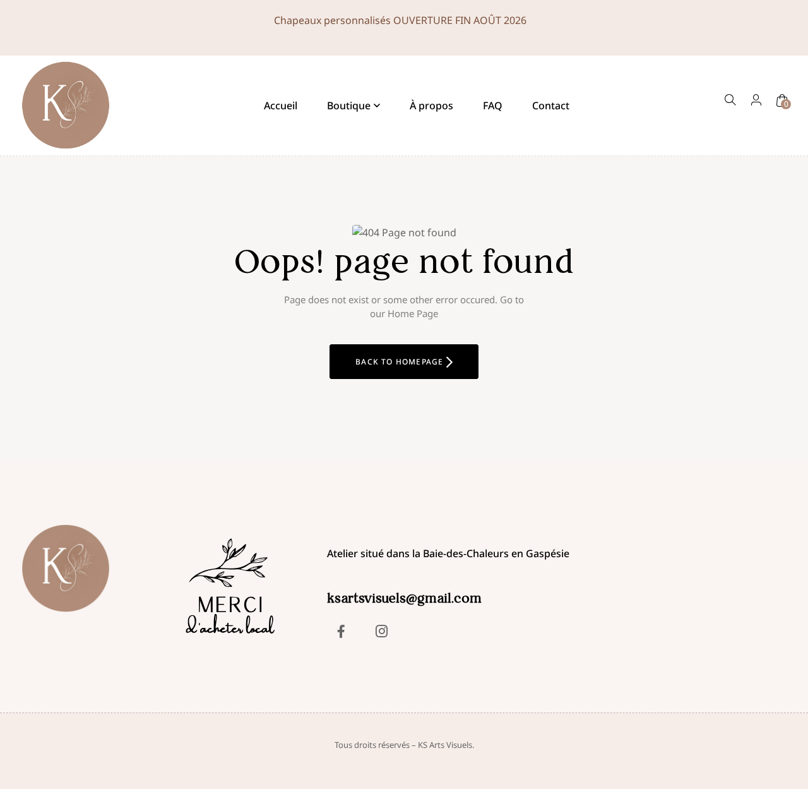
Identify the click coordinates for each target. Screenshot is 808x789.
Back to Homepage (400, 361)
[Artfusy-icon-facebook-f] (341, 631)
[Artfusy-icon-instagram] (381, 631)
